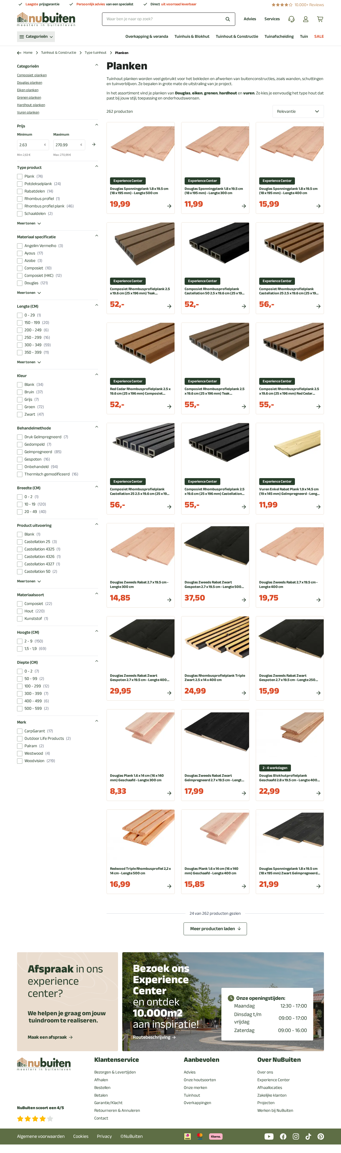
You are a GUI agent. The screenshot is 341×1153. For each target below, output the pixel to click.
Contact (101, 1118)
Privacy (104, 1136)
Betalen (101, 1095)
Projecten (266, 1103)
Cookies (80, 1136)
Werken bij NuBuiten (275, 1110)
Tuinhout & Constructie (237, 36)
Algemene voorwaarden (41, 1136)
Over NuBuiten (279, 1059)
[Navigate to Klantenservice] (291, 19)
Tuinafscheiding (279, 36)
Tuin (304, 36)
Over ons (265, 1072)
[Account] (305, 19)
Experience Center (273, 1080)
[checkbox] (19, 176)
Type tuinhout (96, 53)
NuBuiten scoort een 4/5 (40, 1107)
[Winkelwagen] (320, 19)
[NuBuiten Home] (46, 19)
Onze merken (195, 1088)
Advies (250, 19)
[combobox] (168, 19)
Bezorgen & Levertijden (115, 1072)
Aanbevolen (201, 1059)
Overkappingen (197, 1103)
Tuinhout (192, 1095)
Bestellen (102, 1088)
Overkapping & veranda (146, 36)
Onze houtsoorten (200, 1080)
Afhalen (101, 1080)
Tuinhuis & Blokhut (191, 36)
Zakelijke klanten (272, 1095)
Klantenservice (116, 1059)
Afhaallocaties (269, 1088)
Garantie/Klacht (108, 1103)
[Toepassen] (94, 144)
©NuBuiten (131, 1136)
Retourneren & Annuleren (117, 1110)
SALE (319, 36)
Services (272, 19)
